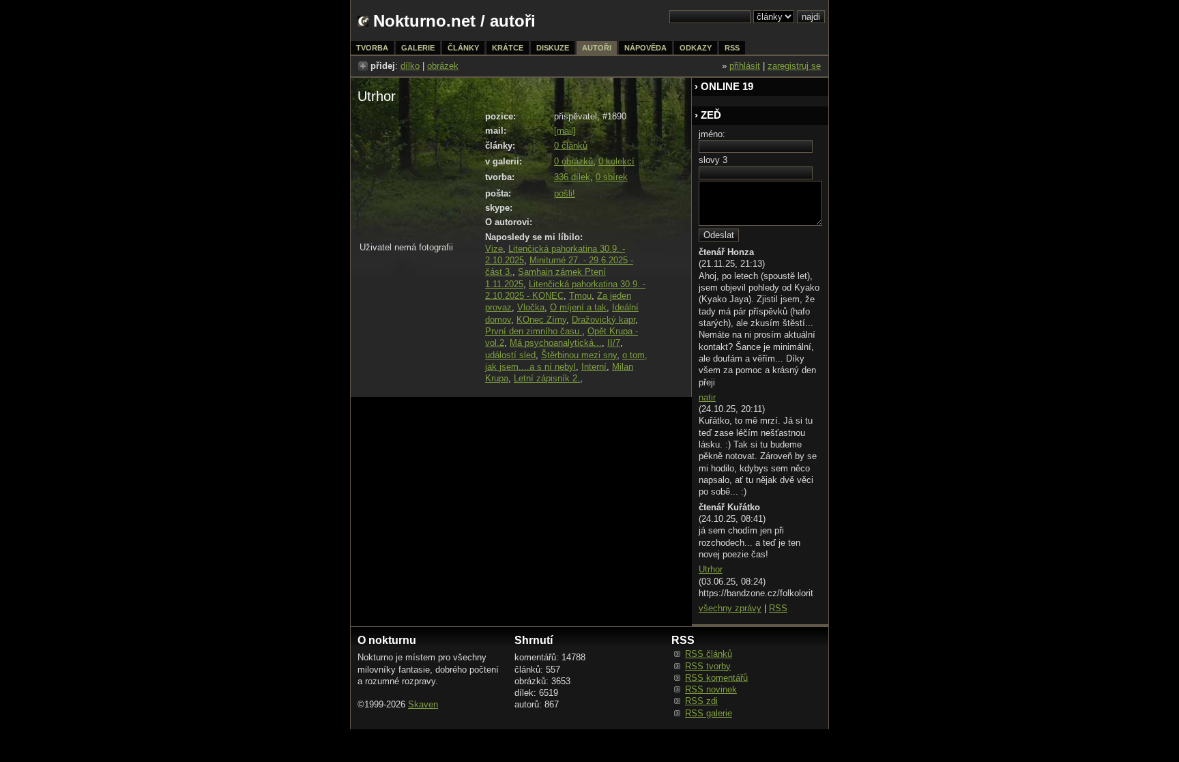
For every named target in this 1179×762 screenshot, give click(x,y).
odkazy (696, 48)
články (463, 48)
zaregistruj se (794, 66)
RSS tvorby (708, 666)
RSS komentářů (716, 678)
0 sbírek (612, 177)
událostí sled (510, 355)
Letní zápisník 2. (547, 378)
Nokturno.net (424, 21)
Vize (494, 249)
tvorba (372, 48)
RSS (778, 608)
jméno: (712, 134)
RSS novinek (711, 689)
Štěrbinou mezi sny (579, 355)
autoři (596, 48)
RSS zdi (701, 701)
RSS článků (708, 654)
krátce (507, 48)
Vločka (530, 307)
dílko (410, 66)
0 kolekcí (616, 161)
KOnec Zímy (541, 319)
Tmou (580, 296)
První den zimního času (533, 331)
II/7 (613, 343)
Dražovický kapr (603, 319)
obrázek (442, 66)
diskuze (552, 48)
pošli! (564, 193)
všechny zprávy (730, 608)
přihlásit (744, 66)
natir (707, 397)
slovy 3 (713, 160)
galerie (418, 48)
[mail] (565, 131)
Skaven (423, 704)
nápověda (645, 48)
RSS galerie (708, 713)
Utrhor (711, 569)
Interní (594, 367)
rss (732, 48)
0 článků (570, 146)
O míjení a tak (578, 307)
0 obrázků (573, 161)
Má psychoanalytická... (556, 343)
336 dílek (572, 177)
